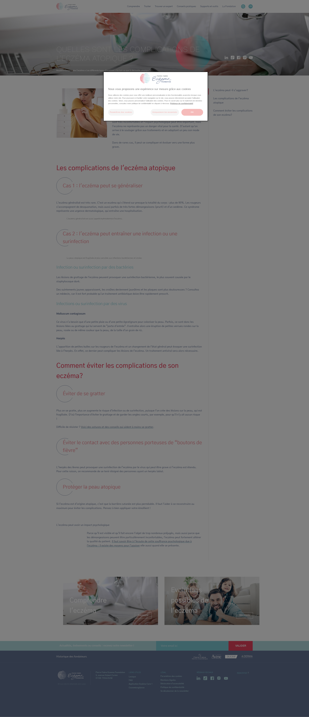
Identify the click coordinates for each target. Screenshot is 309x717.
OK (192, 112)
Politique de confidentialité (181, 103)
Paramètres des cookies (121, 112)
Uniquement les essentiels (164, 112)
